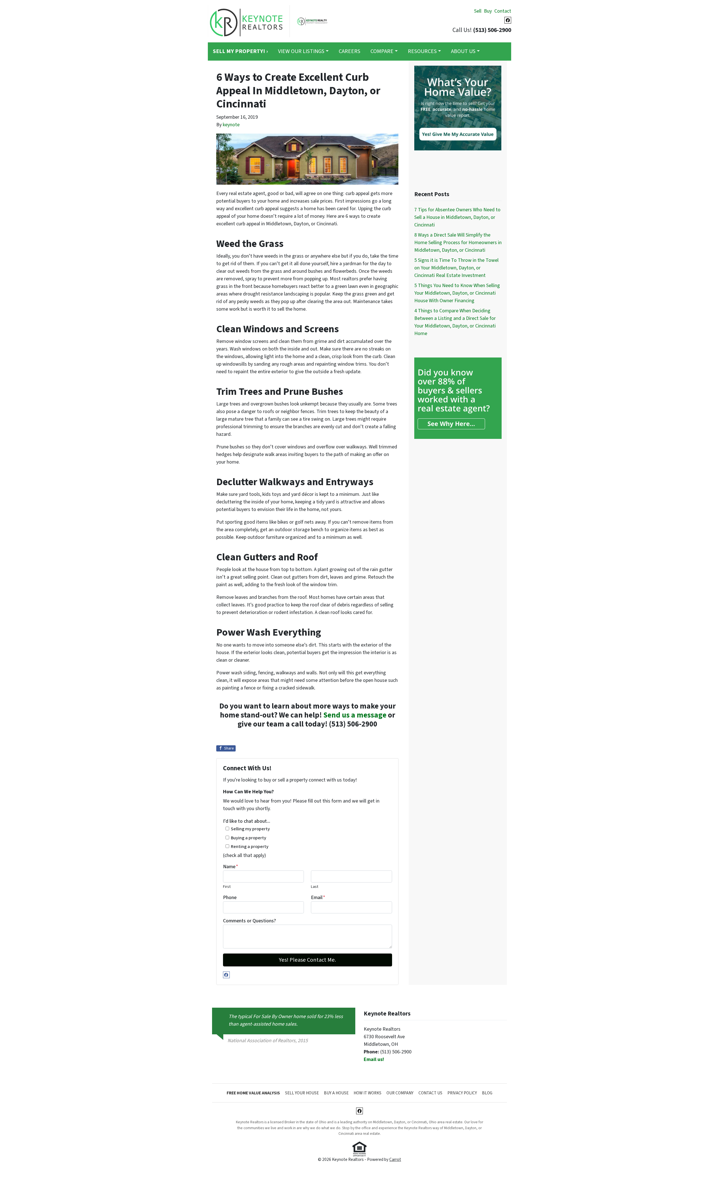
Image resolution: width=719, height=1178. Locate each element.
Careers (349, 51)
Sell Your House (302, 1093)
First (227, 887)
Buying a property (248, 838)
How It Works (367, 1093)
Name (230, 866)
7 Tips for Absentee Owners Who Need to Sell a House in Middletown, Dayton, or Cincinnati (457, 217)
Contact (502, 11)
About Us (463, 51)
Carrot (395, 1159)
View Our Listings (301, 51)
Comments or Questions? (249, 920)
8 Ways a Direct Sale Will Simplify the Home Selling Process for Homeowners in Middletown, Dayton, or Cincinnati (458, 243)
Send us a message (354, 715)
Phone (229, 897)
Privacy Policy (462, 1093)
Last (314, 887)
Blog (487, 1093)
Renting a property (250, 846)
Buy (488, 11)
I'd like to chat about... (246, 821)
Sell (477, 11)
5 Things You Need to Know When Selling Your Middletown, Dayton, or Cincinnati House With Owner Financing (457, 293)
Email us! (374, 1059)
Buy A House (336, 1093)
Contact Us (430, 1093)
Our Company (399, 1093)
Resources (422, 51)
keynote (231, 124)
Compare (381, 51)
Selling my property (250, 829)
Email (318, 897)
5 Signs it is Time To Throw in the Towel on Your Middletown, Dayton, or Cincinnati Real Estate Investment (456, 268)
